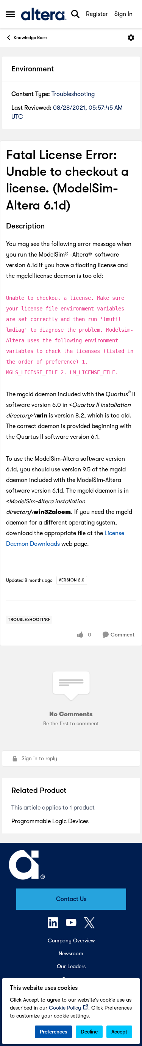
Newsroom (71, 953)
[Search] (75, 14)
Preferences (53, 1032)
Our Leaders (71, 966)
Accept (119, 1032)
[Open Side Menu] (10, 14)
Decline (89, 1032)
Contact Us (71, 899)
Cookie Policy (65, 1008)
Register (97, 14)
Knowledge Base (30, 37)
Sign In (123, 14)
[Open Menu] (131, 37)
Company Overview (71, 940)
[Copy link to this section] (50, 227)
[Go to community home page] (43, 14)
